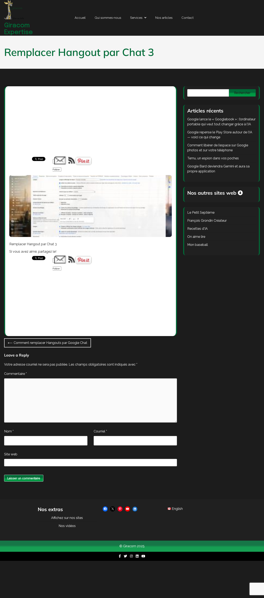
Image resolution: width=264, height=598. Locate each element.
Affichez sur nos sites (67, 518)
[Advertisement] (90, 126)
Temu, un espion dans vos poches (213, 158)
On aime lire (196, 237)
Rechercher (242, 93)
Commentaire (15, 374)
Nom (9, 431)
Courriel (100, 431)
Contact (187, 18)
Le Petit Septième (200, 212)
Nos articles (163, 18)
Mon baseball (197, 245)
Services (136, 18)
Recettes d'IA (197, 229)
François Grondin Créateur (207, 221)
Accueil (80, 18)
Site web (10, 454)
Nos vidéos (67, 526)
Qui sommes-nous (108, 18)
